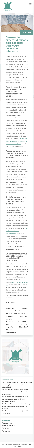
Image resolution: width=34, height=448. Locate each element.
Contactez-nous (26, 444)
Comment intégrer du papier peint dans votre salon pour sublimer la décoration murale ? (15, 399)
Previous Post (10, 308)
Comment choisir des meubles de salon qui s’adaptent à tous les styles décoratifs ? (17, 385)
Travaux (7, 431)
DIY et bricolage (9, 426)
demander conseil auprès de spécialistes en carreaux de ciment (16, 141)
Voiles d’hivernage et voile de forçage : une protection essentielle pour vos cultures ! (17, 406)
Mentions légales (17, 446)
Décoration (12, 303)
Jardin (6, 428)
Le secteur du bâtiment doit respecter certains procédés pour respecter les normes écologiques (11, 321)
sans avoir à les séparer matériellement (17, 230)
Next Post (25, 308)
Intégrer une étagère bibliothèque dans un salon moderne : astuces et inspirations (15, 392)
